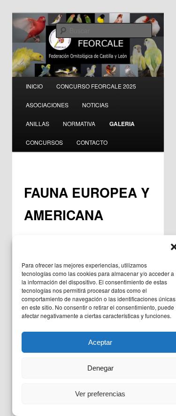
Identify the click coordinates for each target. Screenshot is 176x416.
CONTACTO (92, 142)
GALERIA (122, 123)
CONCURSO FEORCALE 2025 (96, 86)
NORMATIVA (79, 123)
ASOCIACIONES (47, 105)
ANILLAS (37, 123)
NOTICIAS (95, 105)
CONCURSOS (44, 142)
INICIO (34, 86)
